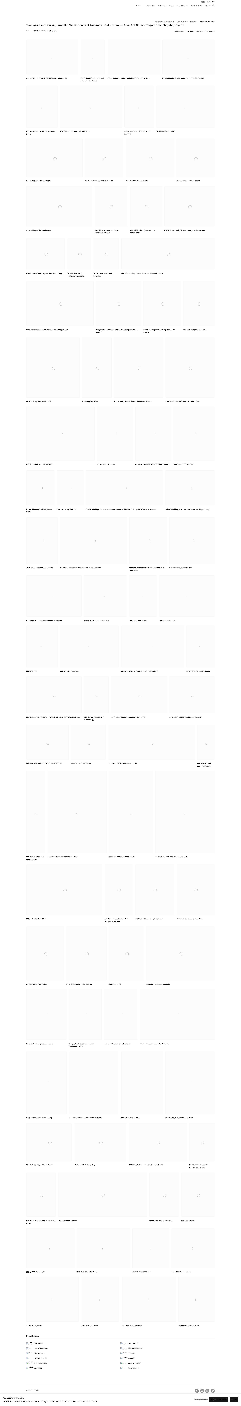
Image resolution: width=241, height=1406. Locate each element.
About (207, 6)
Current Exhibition (164, 22)
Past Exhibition (207, 22)
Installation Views (205, 31)
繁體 (203, 2)
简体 (208, 2)
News (171, 6)
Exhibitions (150, 6)
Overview (179, 31)
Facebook (197, 1391)
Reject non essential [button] (219, 1400)
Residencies (182, 6)
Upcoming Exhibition (187, 22)
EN (213, 2)
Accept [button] (234, 1400)
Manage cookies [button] (33, 1390)
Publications (196, 6)
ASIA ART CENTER (38, 6)
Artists (138, 6)
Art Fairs (162, 6)
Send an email (213, 1391)
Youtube (202, 1391)
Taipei (28, 31)
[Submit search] (213, 5)
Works (190, 31)
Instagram (207, 1391)
